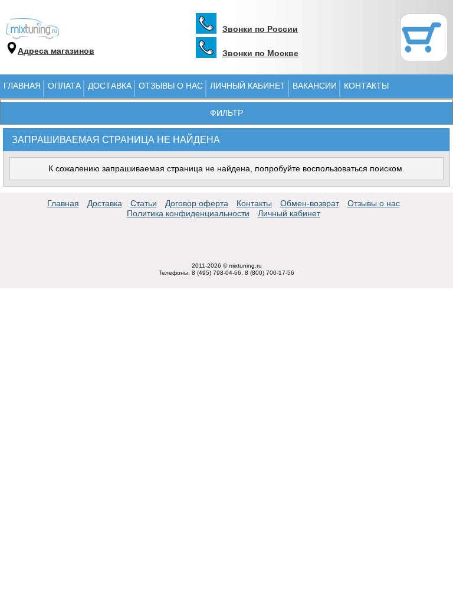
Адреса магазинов (56, 51)
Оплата (64, 85)
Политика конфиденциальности (188, 213)
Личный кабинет (247, 85)
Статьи (143, 203)
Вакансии (315, 85)
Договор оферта (196, 203)
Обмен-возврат (309, 203)
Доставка (110, 85)
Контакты (366, 85)
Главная (22, 85)
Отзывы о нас (171, 85)
